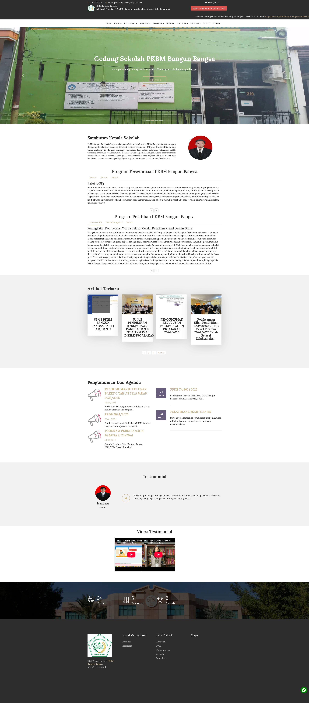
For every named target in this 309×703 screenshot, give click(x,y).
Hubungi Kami (213, 2)
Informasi (181, 23)
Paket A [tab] (93, 177)
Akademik (161, 641)
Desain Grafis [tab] (96, 222)
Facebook (126, 641)
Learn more (154, 80)
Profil (117, 23)
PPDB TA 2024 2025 (183, 389)
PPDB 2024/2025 (116, 414)
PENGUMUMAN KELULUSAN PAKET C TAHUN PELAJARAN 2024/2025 (126, 393)
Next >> (161, 353)
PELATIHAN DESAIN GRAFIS (190, 412)
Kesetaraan (129, 23)
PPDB (159, 646)
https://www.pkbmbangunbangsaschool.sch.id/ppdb (209, 16)
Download (195, 23)
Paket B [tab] (104, 177)
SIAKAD (170, 23)
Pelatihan (144, 23)
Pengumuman (163, 650)
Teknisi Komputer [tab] (114, 222)
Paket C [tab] (115, 177)
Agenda (160, 654)
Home (108, 23)
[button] (23, 75)
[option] (154, 498)
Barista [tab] (130, 222)
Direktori (157, 23)
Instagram (127, 646)
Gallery (206, 23)
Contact (216, 23)
